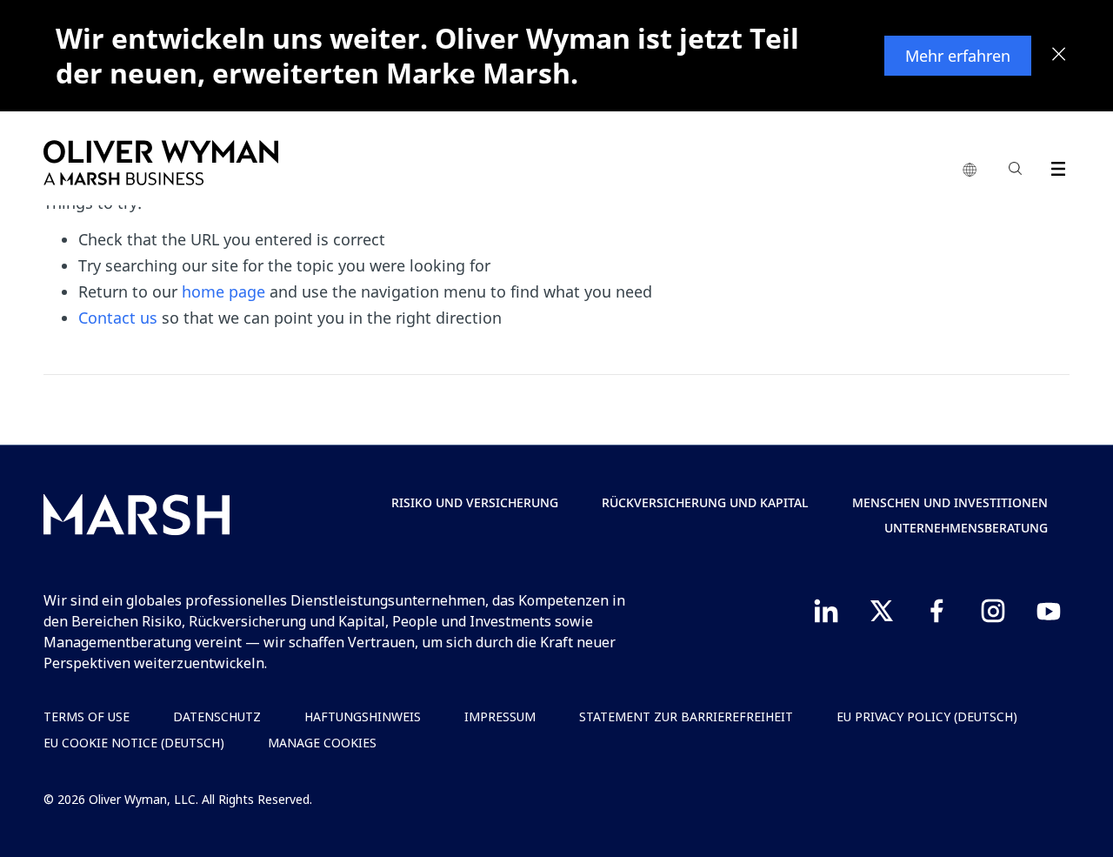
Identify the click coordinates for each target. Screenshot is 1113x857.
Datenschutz (217, 716)
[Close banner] (1059, 55)
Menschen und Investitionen (950, 502)
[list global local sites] (969, 170)
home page (223, 291)
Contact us (117, 317)
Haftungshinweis (362, 716)
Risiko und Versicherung (474, 502)
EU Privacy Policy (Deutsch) (926, 716)
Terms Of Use (86, 716)
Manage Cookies (322, 742)
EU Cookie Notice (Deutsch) (133, 742)
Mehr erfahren (957, 55)
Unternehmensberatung (966, 527)
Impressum (500, 716)
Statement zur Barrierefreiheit (686, 716)
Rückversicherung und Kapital (705, 502)
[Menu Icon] (1054, 166)
